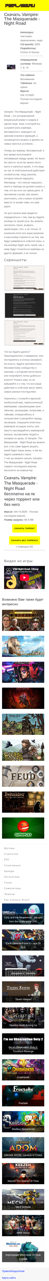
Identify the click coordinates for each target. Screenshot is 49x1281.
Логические (12, 877)
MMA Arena (23, 1232)
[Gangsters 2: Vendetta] (23, 966)
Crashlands (23, 1077)
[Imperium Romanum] (23, 620)
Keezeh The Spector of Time (23, 1181)
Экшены (9, 894)
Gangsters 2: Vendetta (23, 973)
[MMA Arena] (23, 1225)
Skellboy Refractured (23, 1129)
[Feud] (23, 776)
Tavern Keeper (23, 999)
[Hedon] (23, 698)
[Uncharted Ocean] (23, 646)
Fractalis (23, 1103)
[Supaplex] (23, 828)
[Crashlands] (23, 1069)
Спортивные (12, 865)
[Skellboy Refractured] (23, 1121)
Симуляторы (12, 888)
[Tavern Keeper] (23, 991)
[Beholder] (23, 802)
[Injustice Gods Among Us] (23, 1018)
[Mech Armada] (23, 1199)
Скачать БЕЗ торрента (24, 540)
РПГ (7, 860)
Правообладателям (13, 1271)
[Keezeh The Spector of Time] (23, 1173)
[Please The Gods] (23, 750)
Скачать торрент (24, 528)
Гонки (8, 882)
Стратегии (11, 854)
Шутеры (9, 848)
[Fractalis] (23, 1095)
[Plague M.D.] (23, 724)
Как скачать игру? (17, 900)
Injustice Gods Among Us (23, 1025)
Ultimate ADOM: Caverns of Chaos (23, 1155)
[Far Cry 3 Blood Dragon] (23, 672)
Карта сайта (9, 1277)
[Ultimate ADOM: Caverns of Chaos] (23, 1147)
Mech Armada (23, 1206)
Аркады (9, 871)
